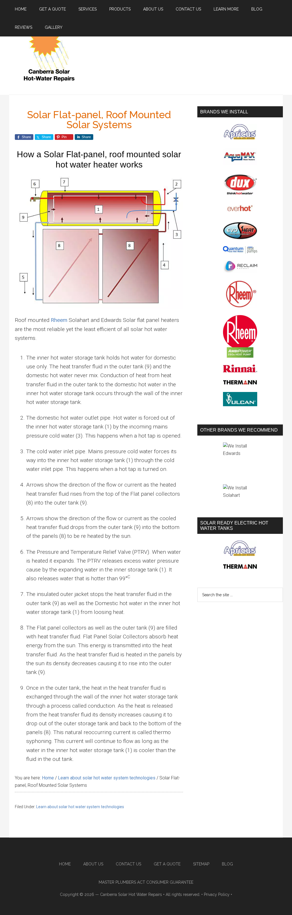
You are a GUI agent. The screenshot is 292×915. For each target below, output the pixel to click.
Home (65, 864)
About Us (93, 864)
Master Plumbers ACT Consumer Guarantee (146, 882)
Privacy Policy (217, 894)
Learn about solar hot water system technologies (80, 806)
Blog (227, 864)
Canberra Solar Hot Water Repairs (131, 894)
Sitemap (201, 864)
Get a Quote (167, 864)
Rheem (59, 320)
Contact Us (128, 864)
